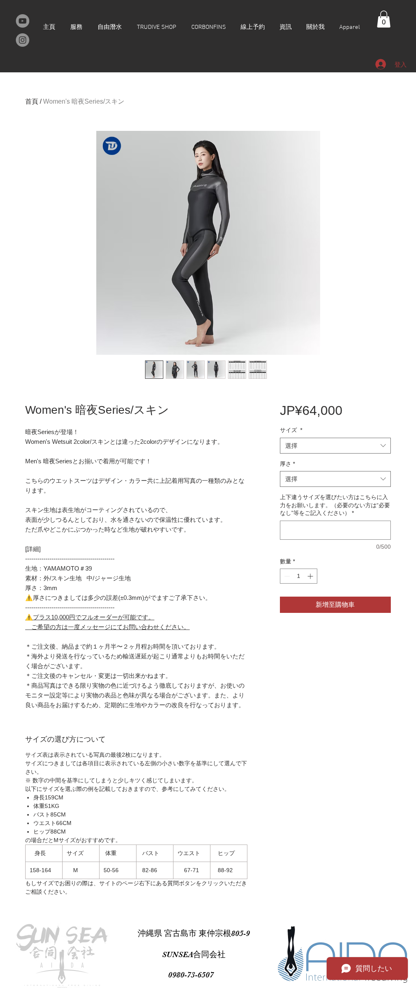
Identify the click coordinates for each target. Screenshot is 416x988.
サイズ (291, 430)
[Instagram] (22, 40)
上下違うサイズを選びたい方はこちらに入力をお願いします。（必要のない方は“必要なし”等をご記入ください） (335, 505)
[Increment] (311, 576)
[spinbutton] (298, 576)
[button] (384, 19)
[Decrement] (286, 576)
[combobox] (335, 446)
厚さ (287, 463)
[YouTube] (22, 21)
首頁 (31, 101)
